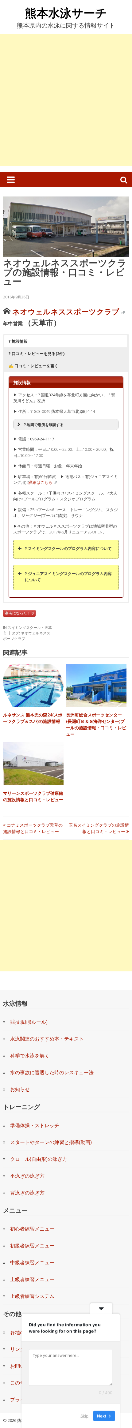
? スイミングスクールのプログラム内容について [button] (68, 548)
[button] (65, 341)
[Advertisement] (66, 100)
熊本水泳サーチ (66, 13)
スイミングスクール (24, 627)
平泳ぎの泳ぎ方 (27, 1175)
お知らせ (20, 1089)
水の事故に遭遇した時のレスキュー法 (52, 1072)
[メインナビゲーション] (10, 179)
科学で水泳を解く (29, 1055)
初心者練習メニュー (32, 1228)
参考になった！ (19, 613)
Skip (84, 1415)
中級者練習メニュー (32, 1262)
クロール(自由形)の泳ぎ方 (38, 1159)
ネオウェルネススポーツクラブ (65, 311)
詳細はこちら (40, 482)
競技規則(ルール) (29, 1022)
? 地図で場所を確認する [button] (44, 424)
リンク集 (20, 1349)
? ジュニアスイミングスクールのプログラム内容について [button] (68, 576)
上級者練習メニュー (32, 1279)
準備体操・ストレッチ (34, 1125)
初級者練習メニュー (32, 1245)
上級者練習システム (32, 1296)
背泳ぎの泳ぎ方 (27, 1192)
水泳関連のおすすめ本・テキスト (47, 1038)
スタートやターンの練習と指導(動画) (51, 1142)
